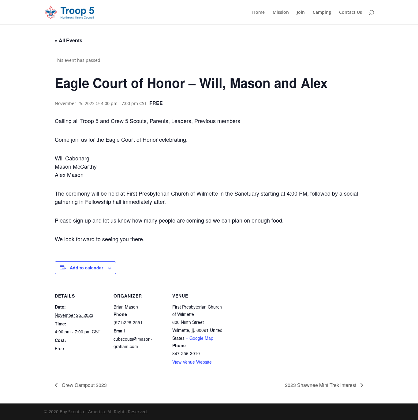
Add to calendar (86, 267)
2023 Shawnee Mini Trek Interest (321, 384)
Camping (322, 12)
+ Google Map (199, 338)
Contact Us (350, 12)
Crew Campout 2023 (84, 384)
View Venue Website (192, 362)
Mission (281, 12)
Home (258, 12)
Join (301, 12)
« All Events (68, 40)
